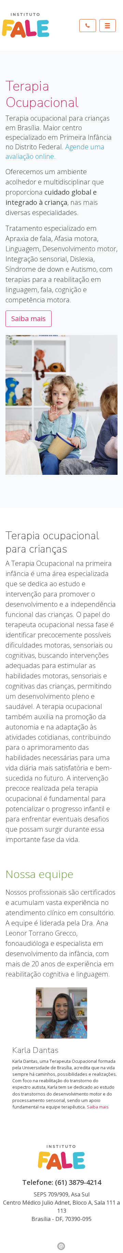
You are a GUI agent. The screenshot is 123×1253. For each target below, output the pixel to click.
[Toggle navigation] (107, 25)
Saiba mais (28, 318)
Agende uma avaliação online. (55, 151)
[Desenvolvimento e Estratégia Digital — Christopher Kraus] (61, 1246)
